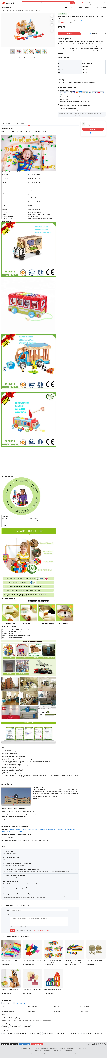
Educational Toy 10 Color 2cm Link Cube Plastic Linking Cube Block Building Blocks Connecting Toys (74, 962)
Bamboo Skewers (31, 1011)
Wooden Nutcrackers (70, 829)
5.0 (88, 125)
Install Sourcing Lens (37, 1044)
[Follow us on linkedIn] (105, 1044)
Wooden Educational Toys (33, 829)
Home (2, 10)
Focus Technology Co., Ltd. (43, 1053)
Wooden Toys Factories (48, 1033)
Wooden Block (36, 10)
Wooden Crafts (5, 831)
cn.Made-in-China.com (67, 1050)
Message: (7, 918)
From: (8, 910)
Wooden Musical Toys (32, 1006)
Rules (104, 7)
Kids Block (5, 1037)
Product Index (78, 1048)
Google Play (14, 1044)
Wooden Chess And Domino (7, 1011)
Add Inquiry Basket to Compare (29, 57)
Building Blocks (28, 10)
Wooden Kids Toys (75, 1033)
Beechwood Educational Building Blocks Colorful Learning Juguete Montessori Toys (53, 962)
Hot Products (24, 1048)
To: (8, 914)
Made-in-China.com (47, 1050)
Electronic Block (26, 1026)
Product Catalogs (22, 1003)
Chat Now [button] (94, 33)
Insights (84, 1048)
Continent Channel (70, 1048)
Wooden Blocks (51, 829)
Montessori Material (21, 829)
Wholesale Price (62, 1048)
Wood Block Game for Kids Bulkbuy (18, 1037)
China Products (31, 1048)
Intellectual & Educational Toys (16, 10)
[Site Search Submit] (72, 2)
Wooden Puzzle (43, 829)
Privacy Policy (76, 1053)
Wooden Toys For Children (62, 1033)
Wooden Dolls (12, 831)
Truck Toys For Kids (99, 1033)
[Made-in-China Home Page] (9, 3)
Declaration (69, 1053)
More (2, 1039)
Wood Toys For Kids (87, 1033)
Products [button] (25, 3)
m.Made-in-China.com (57, 1050)
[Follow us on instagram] (98, 1044)
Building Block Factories (21, 1033)
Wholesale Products (53, 1048)
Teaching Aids (4, 1009)
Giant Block (5, 1026)
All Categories (6, 7)
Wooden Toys (4, 1006)
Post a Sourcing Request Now (41, 930)
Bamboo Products (84, 1006)
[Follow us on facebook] (94, 1044)
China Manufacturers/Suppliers (42, 1048)
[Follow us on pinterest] (102, 1044)
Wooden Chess (20, 831)
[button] (68, 2)
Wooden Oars (57, 1011)
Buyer (72, 7)
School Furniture (83, 1009)
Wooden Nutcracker (84, 1011)
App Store (5, 1044)
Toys (7, 10)
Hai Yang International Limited (68, 21)
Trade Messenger (24, 1044)
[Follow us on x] (96, 1044)
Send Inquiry (69, 33)
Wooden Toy (13, 829)
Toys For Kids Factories (34, 1033)
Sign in (104, 4)
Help (80, 7)
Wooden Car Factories (8, 1033)
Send (12, 930)
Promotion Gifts (31, 1009)
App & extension (87, 7)
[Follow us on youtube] (100, 1044)
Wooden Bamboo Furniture (60, 1009)
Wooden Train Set (60, 829)
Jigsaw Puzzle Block (15, 1026)
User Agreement (61, 1053)
